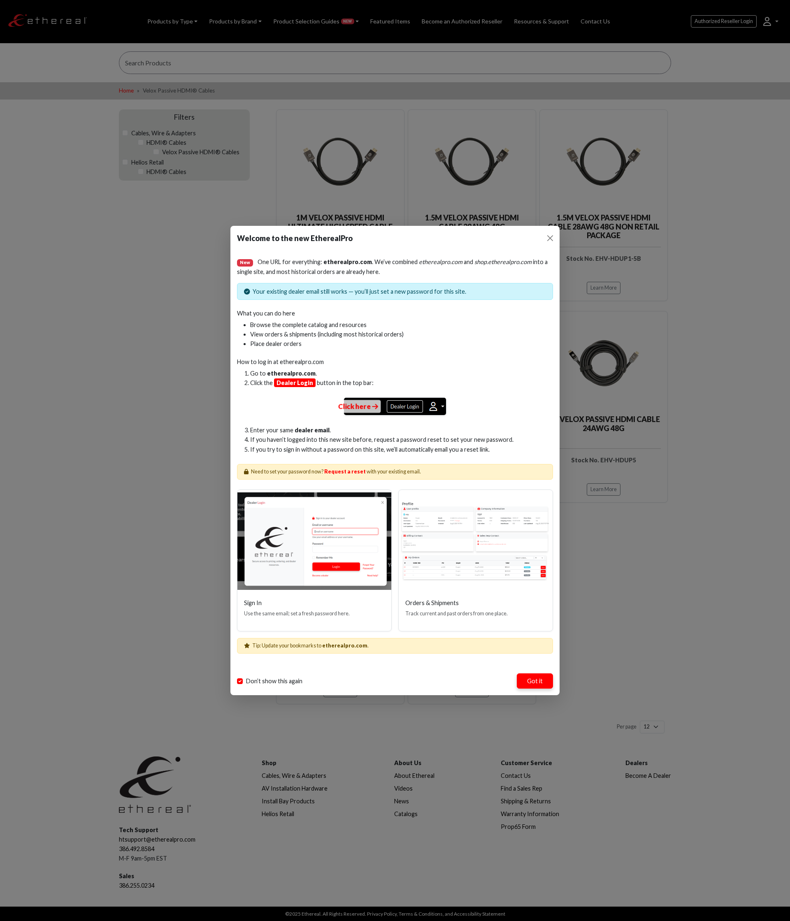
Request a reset (345, 472)
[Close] (550, 238)
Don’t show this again (274, 680)
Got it (535, 680)
